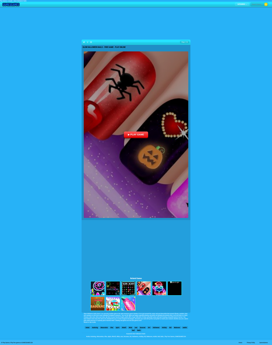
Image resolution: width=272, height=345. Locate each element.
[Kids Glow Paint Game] (97, 288)
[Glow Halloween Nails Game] (144, 288)
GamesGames (263, 342)
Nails (138, 330)
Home (240, 342)
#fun (111, 327)
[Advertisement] (136, 23)
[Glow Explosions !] (113, 288)
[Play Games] (11, 6)
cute (136, 327)
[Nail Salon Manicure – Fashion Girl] (128, 304)
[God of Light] (174, 288)
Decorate (142, 327)
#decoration (104, 327)
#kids (130, 327)
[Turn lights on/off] (87, 42)
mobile (185, 327)
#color (87, 327)
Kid (170, 327)
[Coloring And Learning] (113, 304)
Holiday (164, 327)
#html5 (124, 327)
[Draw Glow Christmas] (159, 288)
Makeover (177, 327)
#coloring (95, 327)
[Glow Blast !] (128, 288)
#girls (117, 327)
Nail (133, 330)
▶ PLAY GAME (136, 134)
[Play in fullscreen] (91, 42)
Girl (149, 327)
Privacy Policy (251, 342)
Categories (241, 4)
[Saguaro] (97, 304)
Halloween (156, 327)
